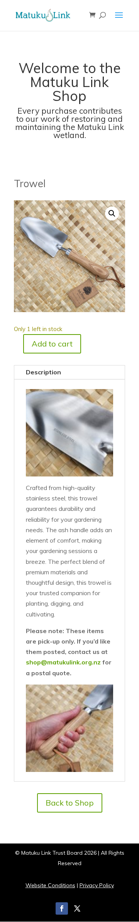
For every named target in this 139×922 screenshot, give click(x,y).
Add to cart (52, 343)
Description (43, 372)
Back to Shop (70, 803)
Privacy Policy (97, 885)
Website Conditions (50, 885)
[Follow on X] (77, 908)
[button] (112, 213)
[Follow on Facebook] (62, 908)
